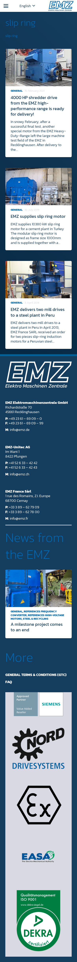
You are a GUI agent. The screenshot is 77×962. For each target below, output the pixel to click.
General (17, 91)
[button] (6, 6)
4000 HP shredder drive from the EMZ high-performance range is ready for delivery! (37, 105)
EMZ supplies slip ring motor (38, 216)
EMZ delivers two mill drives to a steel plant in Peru (38, 312)
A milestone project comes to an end (37, 627)
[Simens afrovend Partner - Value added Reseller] (38, 704)
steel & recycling (35, 619)
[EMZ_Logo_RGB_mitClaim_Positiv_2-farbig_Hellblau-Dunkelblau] (60, 6)
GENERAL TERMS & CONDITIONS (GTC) (36, 674)
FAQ (8, 681)
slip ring (20, 22)
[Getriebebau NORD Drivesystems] (38, 748)
